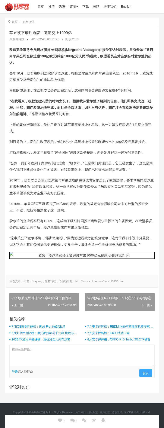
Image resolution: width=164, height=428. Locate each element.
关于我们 (80, 412)
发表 (146, 373)
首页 (13, 21)
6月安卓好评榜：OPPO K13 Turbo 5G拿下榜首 (118, 339)
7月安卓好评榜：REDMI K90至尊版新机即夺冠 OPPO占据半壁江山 (118, 326)
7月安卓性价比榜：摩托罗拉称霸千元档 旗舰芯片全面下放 (44, 333)
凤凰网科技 (16, 39)
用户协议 (105, 412)
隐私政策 (93, 412)
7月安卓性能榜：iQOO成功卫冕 (108, 333)
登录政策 (117, 412)
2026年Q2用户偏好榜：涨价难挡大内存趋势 (41, 339)
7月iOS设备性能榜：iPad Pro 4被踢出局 (38, 326)
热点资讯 (28, 21)
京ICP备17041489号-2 (137, 412)
